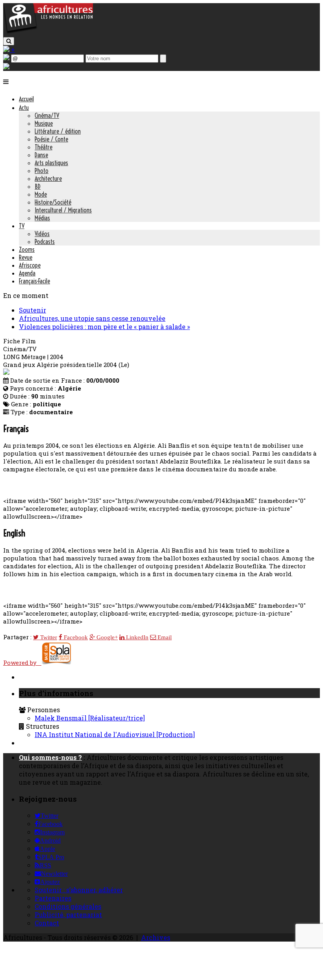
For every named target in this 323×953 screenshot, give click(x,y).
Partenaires (53, 898)
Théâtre (43, 147)
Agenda (27, 273)
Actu (24, 108)
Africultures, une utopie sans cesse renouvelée (92, 318)
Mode (41, 194)
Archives (155, 937)
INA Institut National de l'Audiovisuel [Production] (115, 734)
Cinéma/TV (47, 115)
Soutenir (32, 310)
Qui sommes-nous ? (50, 757)
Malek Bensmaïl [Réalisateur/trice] (90, 718)
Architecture (48, 178)
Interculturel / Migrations (63, 210)
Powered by (22, 662)
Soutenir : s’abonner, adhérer (79, 890)
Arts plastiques (51, 163)
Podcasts (45, 242)
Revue (25, 257)
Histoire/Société (53, 202)
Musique (44, 123)
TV (21, 226)
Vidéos (42, 234)
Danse (41, 155)
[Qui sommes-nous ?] (6, 67)
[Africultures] (48, 32)
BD (38, 186)
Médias (42, 218)
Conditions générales (68, 906)
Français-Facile (34, 281)
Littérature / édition (58, 131)
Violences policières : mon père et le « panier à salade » (104, 326)
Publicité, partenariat (68, 914)
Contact (47, 923)
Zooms (27, 249)
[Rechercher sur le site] (8, 41)
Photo (41, 171)
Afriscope (30, 265)
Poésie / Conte (51, 139)
